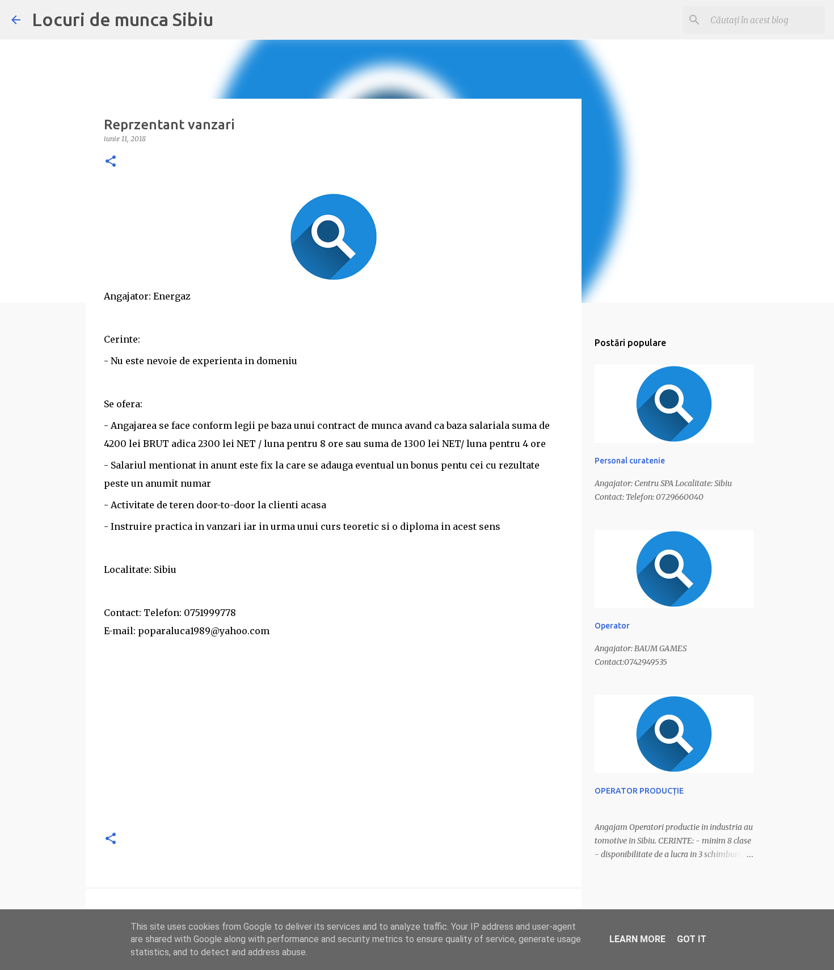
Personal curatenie (630, 460)
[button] (110, 162)
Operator (612, 625)
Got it (691, 939)
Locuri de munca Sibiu (122, 19)
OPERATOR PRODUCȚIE (639, 790)
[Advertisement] (333, 740)
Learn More (637, 939)
